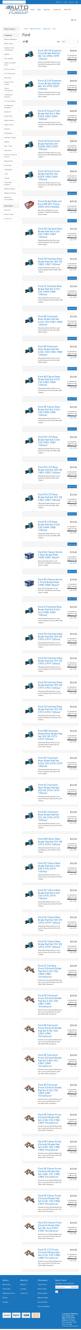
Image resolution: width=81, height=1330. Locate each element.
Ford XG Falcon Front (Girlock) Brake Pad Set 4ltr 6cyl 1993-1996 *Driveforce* (50, 1226)
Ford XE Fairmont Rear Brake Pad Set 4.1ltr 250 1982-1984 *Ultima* (50, 320)
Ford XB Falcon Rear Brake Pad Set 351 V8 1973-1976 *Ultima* (50, 841)
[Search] (4, 2)
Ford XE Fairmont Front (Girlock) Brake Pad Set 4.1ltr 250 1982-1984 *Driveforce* (50, 1001)
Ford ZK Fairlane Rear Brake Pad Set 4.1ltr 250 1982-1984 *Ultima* (50, 232)
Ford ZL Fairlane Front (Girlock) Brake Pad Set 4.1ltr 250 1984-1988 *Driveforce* (50, 971)
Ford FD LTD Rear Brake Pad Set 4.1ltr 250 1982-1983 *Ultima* (49, 441)
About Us (47, 9)
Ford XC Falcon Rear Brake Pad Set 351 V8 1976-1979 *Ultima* (50, 944)
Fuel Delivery (8, 133)
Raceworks (7, 150)
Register (71, 2)
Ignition (6, 142)
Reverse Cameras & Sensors (10, 156)
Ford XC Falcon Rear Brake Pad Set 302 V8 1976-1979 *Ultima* (50, 920)
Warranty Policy (43, 1297)
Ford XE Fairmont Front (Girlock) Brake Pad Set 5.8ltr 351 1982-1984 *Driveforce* (50, 1060)
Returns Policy (9, 214)
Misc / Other (8, 146)
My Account (7, 1284)
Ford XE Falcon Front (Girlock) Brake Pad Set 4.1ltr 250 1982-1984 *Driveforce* (49, 1118)
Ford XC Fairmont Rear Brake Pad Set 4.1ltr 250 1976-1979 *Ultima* (50, 761)
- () (74, 20)
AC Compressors (10, 73)
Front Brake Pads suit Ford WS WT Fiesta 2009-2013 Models (50, 204)
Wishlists (59, 2)
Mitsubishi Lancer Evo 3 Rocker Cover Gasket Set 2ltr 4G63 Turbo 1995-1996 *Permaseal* (17, 1320)
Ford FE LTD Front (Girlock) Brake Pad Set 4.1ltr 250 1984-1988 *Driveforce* (49, 1253)
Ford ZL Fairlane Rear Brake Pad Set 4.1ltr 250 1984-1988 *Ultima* (50, 290)
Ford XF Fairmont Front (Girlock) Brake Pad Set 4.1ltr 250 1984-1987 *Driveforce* (50, 1090)
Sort (58, 41)
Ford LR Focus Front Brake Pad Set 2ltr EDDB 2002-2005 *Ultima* (49, 145)
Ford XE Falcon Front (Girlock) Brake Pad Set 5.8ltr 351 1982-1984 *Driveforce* (49, 1172)
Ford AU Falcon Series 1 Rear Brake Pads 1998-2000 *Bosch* (50, 554)
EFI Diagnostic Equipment (9, 106)
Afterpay (5, 1302)
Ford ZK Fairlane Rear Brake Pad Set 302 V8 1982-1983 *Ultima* (50, 261)
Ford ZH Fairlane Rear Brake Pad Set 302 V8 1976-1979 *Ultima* (50, 636)
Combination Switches (8, 96)
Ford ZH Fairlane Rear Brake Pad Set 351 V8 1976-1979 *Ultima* (50, 660)
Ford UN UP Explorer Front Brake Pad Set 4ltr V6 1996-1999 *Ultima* (50, 54)
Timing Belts (8, 169)
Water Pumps (8, 43)
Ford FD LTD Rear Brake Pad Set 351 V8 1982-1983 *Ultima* (50, 497)
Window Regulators (10, 39)
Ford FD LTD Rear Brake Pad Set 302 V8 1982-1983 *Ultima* (50, 469)
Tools (6, 174)
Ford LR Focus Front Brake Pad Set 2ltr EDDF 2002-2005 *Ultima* (49, 175)
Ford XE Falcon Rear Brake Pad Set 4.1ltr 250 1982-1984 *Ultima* (49, 380)
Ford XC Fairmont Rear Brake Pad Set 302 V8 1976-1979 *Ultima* (48, 788)
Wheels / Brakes (9, 189)
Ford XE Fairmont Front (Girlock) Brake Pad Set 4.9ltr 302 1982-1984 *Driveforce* (50, 1031)
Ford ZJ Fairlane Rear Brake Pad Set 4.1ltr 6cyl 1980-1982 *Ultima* (50, 610)
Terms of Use (42, 1284)
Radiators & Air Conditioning (9, 49)
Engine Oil (7, 112)
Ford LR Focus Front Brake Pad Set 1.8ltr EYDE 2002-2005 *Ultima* (49, 114)
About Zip (67, 9)
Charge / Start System (9, 83)
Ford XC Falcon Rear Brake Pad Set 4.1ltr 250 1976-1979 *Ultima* (49, 894)
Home (32, 9)
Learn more (73, 61)
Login (65, 2)
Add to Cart (72, 73)
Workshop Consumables (8, 198)
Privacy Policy (42, 1289)
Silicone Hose (8, 161)
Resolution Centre (9, 1293)
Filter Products (9, 29)
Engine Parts (8, 116)
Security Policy (42, 1302)
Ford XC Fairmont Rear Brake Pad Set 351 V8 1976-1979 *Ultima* (48, 816)
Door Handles (8, 58)
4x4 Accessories (9, 69)
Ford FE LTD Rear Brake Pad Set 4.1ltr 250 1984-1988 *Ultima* (49, 525)
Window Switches (10, 193)
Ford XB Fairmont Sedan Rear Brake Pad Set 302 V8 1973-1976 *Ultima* (50, 734)
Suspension (8, 165)
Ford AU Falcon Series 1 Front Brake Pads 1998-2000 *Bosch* (50, 582)
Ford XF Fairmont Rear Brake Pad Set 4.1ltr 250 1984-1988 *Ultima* (50, 350)
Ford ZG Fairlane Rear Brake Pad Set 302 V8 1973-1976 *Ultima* (50, 685)
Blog (39, 9)
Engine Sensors (9, 120)
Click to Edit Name (44, 1306)
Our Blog (23, 1289)
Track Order (7, 1289)
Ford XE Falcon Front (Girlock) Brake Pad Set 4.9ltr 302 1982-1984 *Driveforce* (49, 1145)
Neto (77, 1326)
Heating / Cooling (10, 137)
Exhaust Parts (9, 124)
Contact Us (57, 9)
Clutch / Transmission (8, 89)
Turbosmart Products (8, 183)
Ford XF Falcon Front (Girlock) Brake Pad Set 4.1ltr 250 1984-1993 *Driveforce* (49, 1199)
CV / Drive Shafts (10, 101)
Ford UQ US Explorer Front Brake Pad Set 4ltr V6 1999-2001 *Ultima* (49, 84)
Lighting (7, 54)
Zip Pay (5, 1297)
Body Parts (7, 78)
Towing (6, 178)
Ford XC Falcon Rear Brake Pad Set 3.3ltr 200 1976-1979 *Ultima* (49, 867)
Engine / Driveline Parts (10, 64)
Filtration (7, 129)
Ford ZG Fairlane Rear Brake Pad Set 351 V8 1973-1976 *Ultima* (50, 709)
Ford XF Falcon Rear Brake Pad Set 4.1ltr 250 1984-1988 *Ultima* (49, 410)
